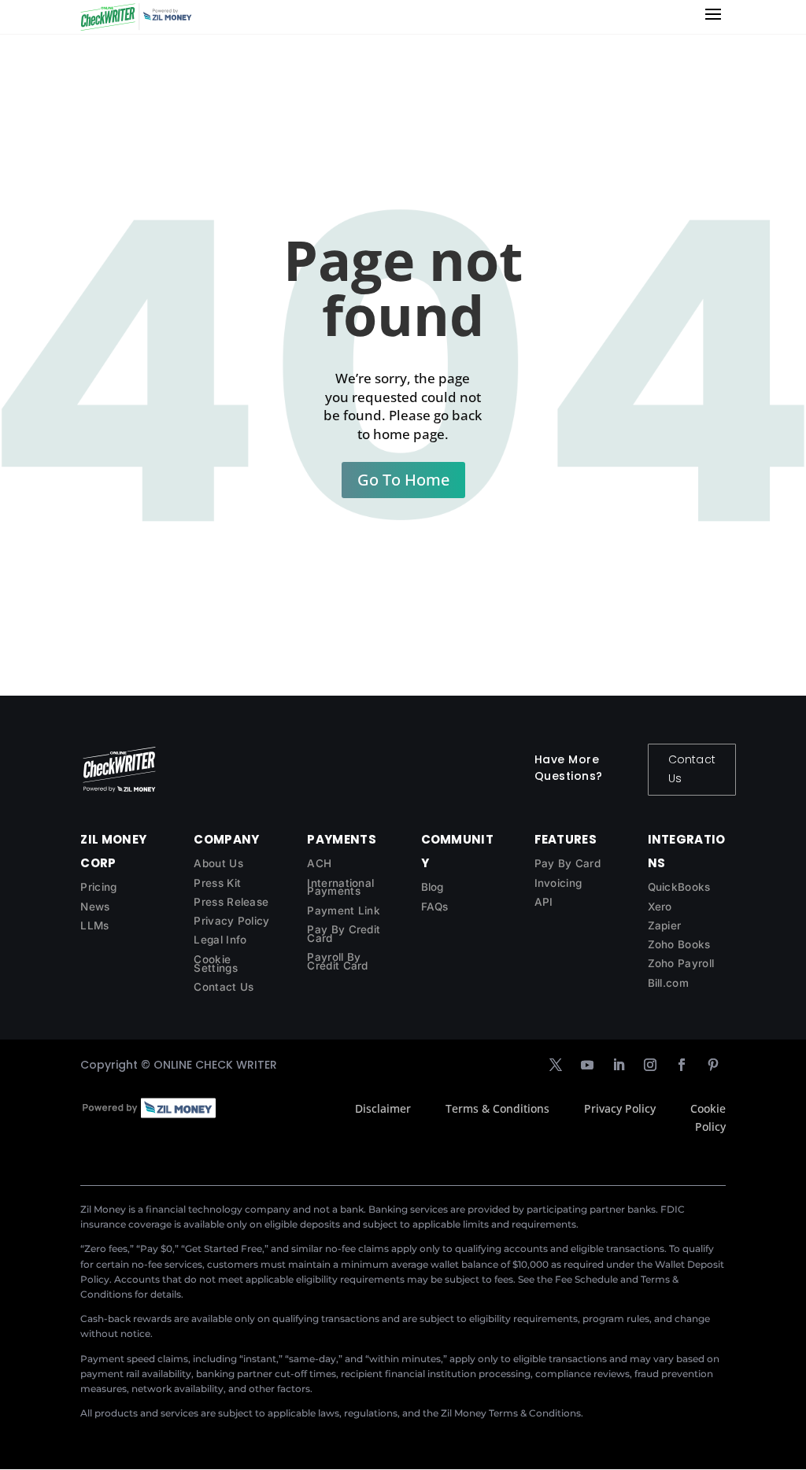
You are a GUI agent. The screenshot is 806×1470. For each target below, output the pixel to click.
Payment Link (343, 910)
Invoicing (558, 883)
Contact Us (691, 769)
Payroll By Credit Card (337, 961)
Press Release (231, 902)
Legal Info (220, 939)
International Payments (340, 887)
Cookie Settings (215, 963)
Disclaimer (383, 1108)
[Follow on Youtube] (587, 1064)
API (543, 902)
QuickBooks (679, 887)
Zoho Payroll (681, 963)
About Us (218, 863)
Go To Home (403, 479)
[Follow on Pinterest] (713, 1064)
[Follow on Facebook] (681, 1064)
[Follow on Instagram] (650, 1064)
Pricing (98, 887)
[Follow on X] (555, 1064)
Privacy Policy (231, 920)
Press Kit (217, 883)
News (94, 906)
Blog (432, 887)
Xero (660, 906)
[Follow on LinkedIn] (618, 1064)
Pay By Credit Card (343, 933)
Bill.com (668, 983)
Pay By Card (567, 863)
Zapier (665, 925)
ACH (319, 863)
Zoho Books (679, 944)
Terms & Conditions (497, 1108)
